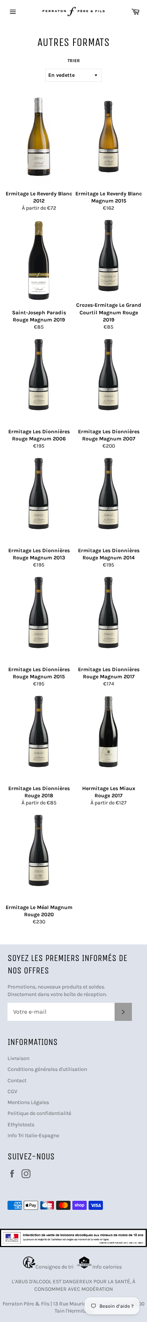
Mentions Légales (28, 1102)
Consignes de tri (55, 1267)
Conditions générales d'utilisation (47, 1069)
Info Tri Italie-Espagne (33, 1135)
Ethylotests (21, 1124)
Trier (73, 60)
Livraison (18, 1058)
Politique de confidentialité (39, 1113)
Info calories (107, 1267)
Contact (17, 1080)
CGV (12, 1091)
